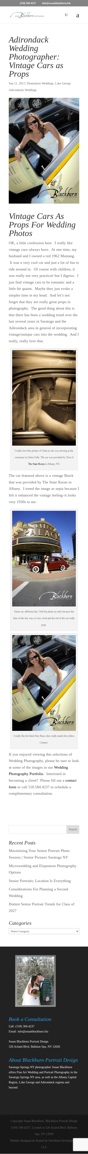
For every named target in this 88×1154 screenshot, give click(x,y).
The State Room (36, 463)
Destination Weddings (40, 83)
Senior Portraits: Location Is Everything (40, 881)
